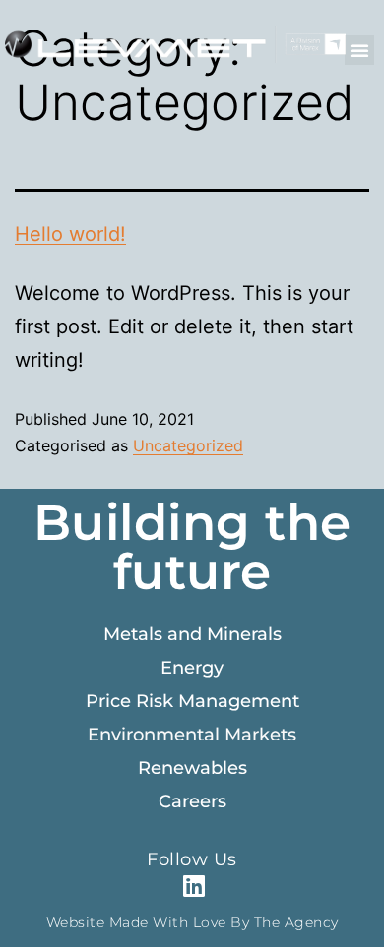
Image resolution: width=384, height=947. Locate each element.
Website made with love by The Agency (192, 922)
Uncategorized (188, 445)
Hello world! (70, 234)
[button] (359, 50)
